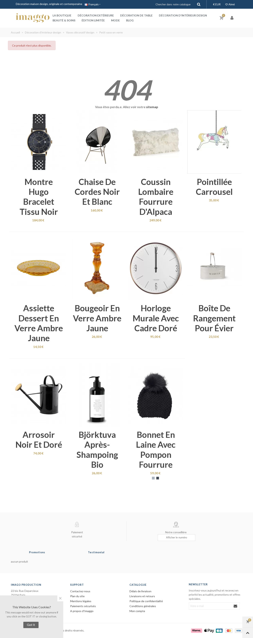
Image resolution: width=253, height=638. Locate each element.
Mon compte (137, 611)
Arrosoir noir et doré (38, 439)
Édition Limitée (93, 20)
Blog (130, 20)
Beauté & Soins (64, 20)
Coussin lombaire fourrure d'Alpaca (155, 197)
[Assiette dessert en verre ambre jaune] (38, 268)
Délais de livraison (140, 591)
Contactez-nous (80, 591)
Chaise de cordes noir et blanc (97, 192)
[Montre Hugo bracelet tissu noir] (38, 142)
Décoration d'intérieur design (183, 15)
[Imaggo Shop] (32, 17)
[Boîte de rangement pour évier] (214, 268)
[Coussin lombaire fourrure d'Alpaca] (155, 142)
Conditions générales (142, 606)
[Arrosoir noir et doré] (38, 395)
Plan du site (77, 596)
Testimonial (96, 552)
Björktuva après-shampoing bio (97, 449)
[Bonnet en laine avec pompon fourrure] (155, 395)
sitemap (152, 107)
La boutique (62, 15)
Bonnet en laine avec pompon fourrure (156, 449)
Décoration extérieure (96, 15)
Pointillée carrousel (214, 187)
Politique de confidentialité (146, 601)
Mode (115, 20)
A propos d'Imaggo (81, 611)
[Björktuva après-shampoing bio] (97, 395)
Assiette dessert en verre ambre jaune (38, 323)
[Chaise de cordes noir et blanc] (97, 142)
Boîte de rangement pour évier (214, 318)
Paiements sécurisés (83, 606)
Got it (31, 625)
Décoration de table (136, 15)
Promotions (37, 552)
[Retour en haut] (247, 633)
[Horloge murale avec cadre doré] (155, 268)
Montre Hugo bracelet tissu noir (39, 197)
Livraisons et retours (142, 596)
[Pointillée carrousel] (214, 142)
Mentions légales (80, 601)
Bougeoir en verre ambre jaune (97, 318)
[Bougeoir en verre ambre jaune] (97, 268)
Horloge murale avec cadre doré (156, 318)
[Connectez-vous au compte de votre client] (232, 18)
